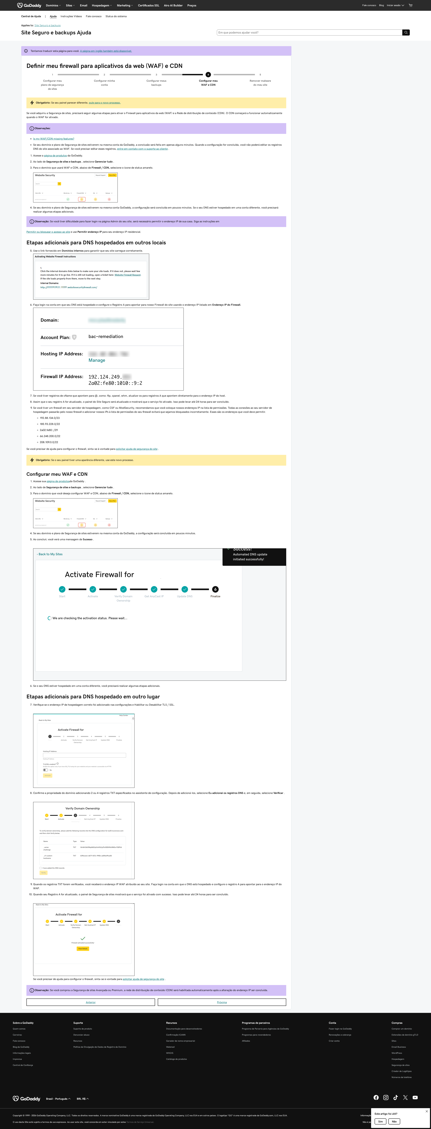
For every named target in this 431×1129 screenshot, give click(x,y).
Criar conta (334, 1041)
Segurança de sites (401, 1065)
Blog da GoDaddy (21, 1047)
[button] (427, 1111)
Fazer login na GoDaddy (340, 1029)
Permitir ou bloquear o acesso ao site (48, 231)
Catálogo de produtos (176, 1059)
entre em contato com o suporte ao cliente (142, 148)
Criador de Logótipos (402, 1071)
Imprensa (17, 1059)
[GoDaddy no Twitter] (405, 1099)
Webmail (170, 1047)
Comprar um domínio (402, 1029)
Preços (191, 5)
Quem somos (19, 1029)
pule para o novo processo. (105, 102)
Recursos (77, 1041)
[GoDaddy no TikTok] (396, 1099)
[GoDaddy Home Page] (27, 1099)
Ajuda (53, 16)
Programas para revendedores (256, 1035)
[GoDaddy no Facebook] (376, 1099)
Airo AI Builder (173, 5)
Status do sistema (116, 16)
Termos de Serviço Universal (139, 1122)
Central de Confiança (23, 1065)
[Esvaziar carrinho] (410, 5)
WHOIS (169, 1053)
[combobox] (309, 32)
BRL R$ (81, 1098)
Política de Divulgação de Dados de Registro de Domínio (99, 1047)
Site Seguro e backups (48, 25)
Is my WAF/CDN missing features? (53, 138)
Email (83, 5)
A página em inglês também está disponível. (106, 51)
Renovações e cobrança (340, 1035)
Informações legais (22, 1053)
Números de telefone (402, 1077)
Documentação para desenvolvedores (184, 1029)
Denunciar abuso (81, 1035)
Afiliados (246, 1041)
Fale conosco (94, 16)
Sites (394, 1041)
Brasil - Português (56, 1098)
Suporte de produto (82, 1029)
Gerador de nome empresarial (180, 1041)
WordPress (397, 1053)
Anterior (91, 1002)
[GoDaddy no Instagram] (386, 1099)
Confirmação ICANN (176, 1035)
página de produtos (55, 155)
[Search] (406, 32)
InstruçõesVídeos (71, 16)
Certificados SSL (148, 5)
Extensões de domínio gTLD (405, 1035)
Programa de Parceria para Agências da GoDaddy (265, 1029)
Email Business (399, 1047)
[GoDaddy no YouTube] (415, 1099)
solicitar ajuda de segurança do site (136, 448)
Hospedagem (398, 1059)
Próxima (222, 1002)
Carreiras (17, 1035)
